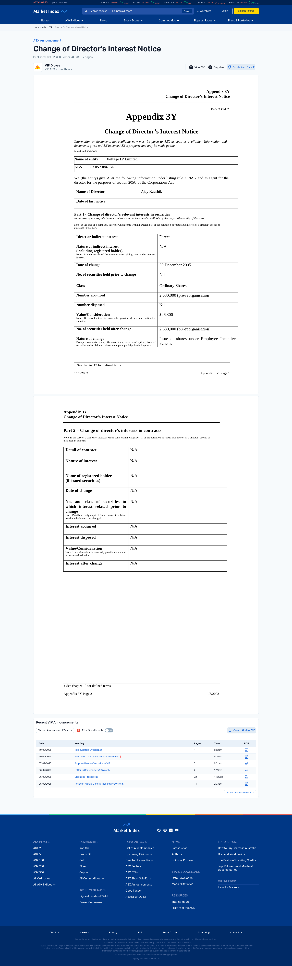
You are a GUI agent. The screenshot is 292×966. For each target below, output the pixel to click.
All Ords (136, 3)
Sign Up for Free (146, 505)
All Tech (201, 3)
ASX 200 (105, 3)
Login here (162, 512)
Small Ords (169, 3)
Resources (234, 3)
